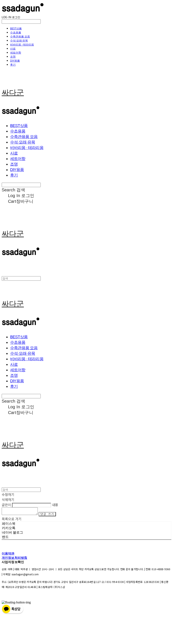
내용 (55, 504)
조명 (13, 56)
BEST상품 (16, 28)
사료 (13, 48)
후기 (13, 64)
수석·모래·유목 (19, 40)
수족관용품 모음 (20, 36)
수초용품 (15, 32)
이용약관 (8, 553)
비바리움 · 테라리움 (22, 44)
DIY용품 (15, 60)
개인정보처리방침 (14, 558)
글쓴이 (6, 504)
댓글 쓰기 (47, 514)
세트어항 (15, 52)
